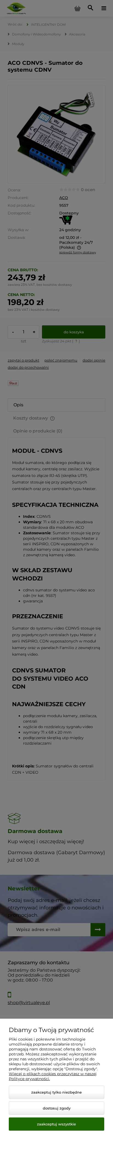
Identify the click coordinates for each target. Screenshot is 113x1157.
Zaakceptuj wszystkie (56, 1124)
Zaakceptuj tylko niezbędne (56, 1092)
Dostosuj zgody (56, 1108)
